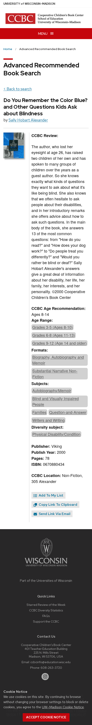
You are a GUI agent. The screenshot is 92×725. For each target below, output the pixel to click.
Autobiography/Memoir (51, 390)
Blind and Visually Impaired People (55, 401)
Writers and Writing (48, 420)
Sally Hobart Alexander (28, 119)
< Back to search (17, 88)
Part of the (46, 581)
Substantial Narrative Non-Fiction (54, 373)
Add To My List (50, 495)
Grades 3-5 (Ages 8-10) (52, 327)
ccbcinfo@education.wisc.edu (50, 662)
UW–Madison (29, 4)
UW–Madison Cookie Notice (63, 707)
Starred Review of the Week (46, 605)
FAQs (46, 616)
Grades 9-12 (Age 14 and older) (59, 343)
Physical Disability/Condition (56, 434)
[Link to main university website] (46, 567)
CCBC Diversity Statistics (46, 610)
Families (39, 412)
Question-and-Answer (67, 412)
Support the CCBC (46, 621)
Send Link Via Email (54, 514)
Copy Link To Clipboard (57, 504)
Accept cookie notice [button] (46, 717)
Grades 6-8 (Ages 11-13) (53, 335)
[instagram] (45, 676)
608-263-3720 (51, 668)
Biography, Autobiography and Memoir (58, 360)
